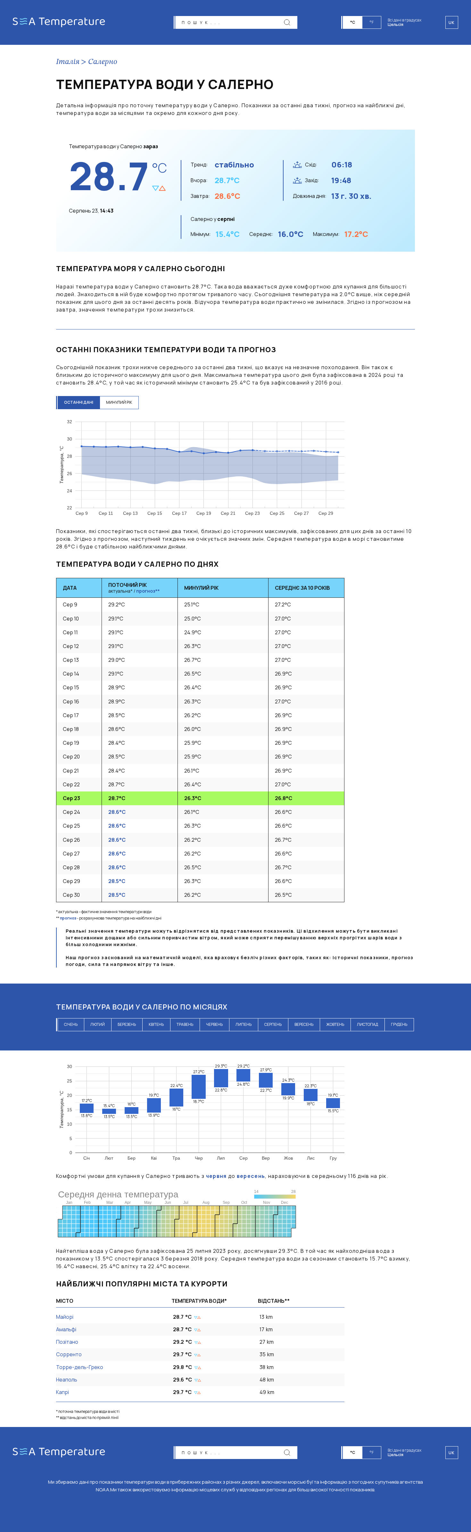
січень (71, 1024)
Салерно (102, 62)
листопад (367, 1024)
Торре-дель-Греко (79, 1367)
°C (352, 22)
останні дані (78, 402)
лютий (97, 1024)
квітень (156, 1024)
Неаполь (66, 1379)
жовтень (335, 1024)
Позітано (67, 1341)
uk (452, 1452)
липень (244, 1024)
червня (216, 1175)
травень (185, 1024)
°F (372, 22)
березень (127, 1024)
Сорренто (69, 1354)
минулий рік (119, 402)
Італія (67, 62)
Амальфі (66, 1329)
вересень (303, 1024)
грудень (399, 1024)
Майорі (64, 1316)
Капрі (62, 1392)
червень (214, 1024)
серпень (273, 1024)
